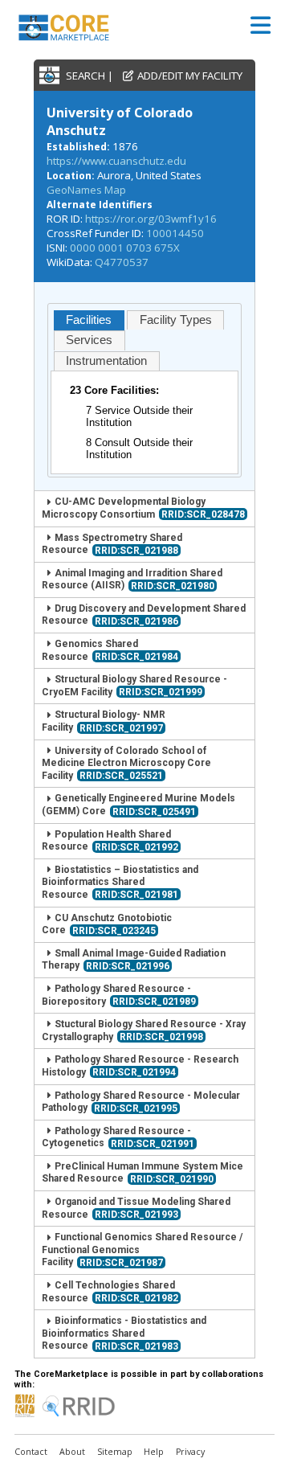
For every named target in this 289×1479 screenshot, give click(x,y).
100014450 (175, 233)
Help (154, 1451)
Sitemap (114, 1451)
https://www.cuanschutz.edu (116, 161)
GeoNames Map (86, 189)
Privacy (190, 1451)
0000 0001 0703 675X (125, 247)
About (72, 1451)
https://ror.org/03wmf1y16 (151, 218)
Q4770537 (122, 262)
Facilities (89, 319)
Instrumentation (106, 360)
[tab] (89, 320)
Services (89, 340)
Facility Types (176, 319)
